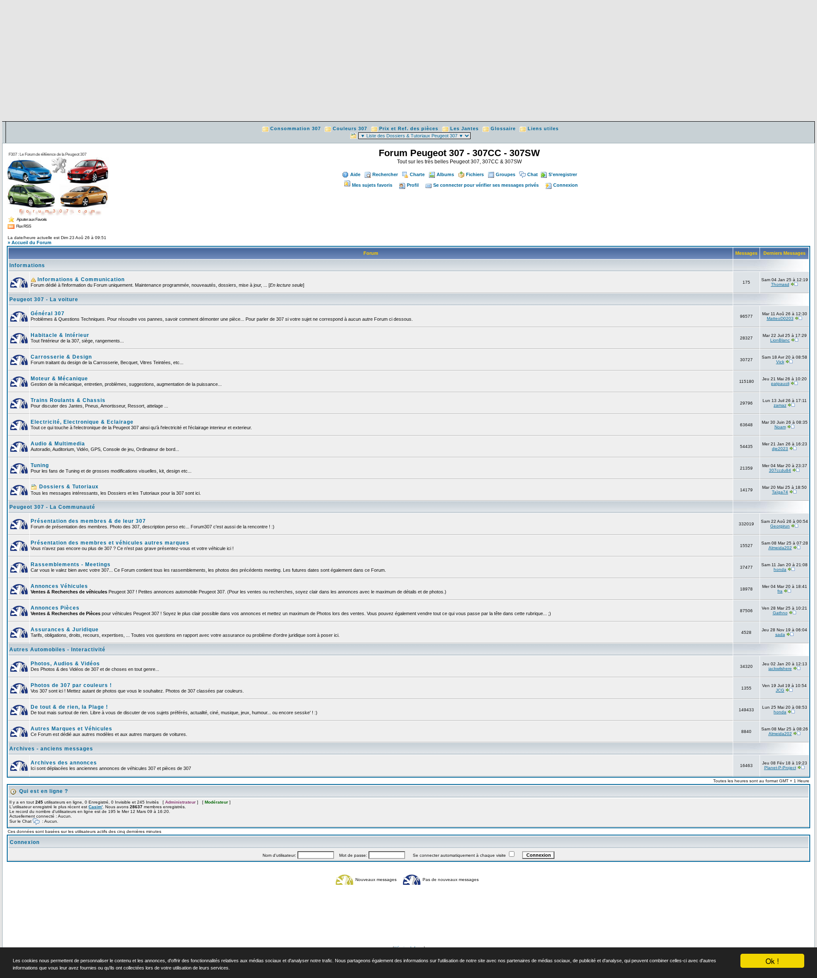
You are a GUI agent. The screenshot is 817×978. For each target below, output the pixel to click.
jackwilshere (780, 668)
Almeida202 (780, 547)
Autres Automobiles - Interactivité (57, 650)
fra (780, 591)
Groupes (505, 174)
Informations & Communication (80, 279)
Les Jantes (464, 128)
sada (780, 634)
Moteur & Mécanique (59, 379)
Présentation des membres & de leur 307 (88, 521)
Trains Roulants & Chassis (68, 400)
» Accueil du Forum (29, 242)
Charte (417, 174)
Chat (532, 174)
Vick (780, 361)
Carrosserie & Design (61, 357)
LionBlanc (780, 340)
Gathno (780, 612)
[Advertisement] (408, 61)
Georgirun (780, 526)
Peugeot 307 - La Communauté (52, 507)
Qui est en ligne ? (43, 791)
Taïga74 (780, 492)
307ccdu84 (780, 470)
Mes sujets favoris (372, 185)
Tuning (40, 465)
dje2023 (780, 448)
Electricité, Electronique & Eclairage (82, 422)
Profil (413, 185)
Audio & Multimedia (58, 444)
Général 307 (48, 313)
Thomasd (780, 284)
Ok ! (772, 960)
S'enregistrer (562, 174)
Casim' (96, 806)
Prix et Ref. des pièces (408, 128)
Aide (355, 174)
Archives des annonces (64, 763)
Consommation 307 (295, 128)
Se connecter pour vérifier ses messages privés (486, 185)
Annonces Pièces (55, 608)
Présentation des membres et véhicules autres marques (110, 543)
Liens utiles (543, 128)
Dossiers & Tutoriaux (68, 487)
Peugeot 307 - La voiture (43, 299)
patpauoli (780, 383)
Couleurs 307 (350, 128)
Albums (445, 174)
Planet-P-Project (780, 767)
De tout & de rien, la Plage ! (69, 707)
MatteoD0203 (780, 318)
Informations (27, 265)
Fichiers (475, 174)
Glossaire (503, 128)
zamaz (780, 405)
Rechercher (385, 174)
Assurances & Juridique (65, 630)
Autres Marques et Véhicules (71, 729)
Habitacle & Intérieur (60, 335)
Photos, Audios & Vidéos (65, 664)
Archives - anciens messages (51, 749)
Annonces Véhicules (59, 586)
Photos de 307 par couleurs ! (71, 685)
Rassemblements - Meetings (71, 564)
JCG (780, 690)
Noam (780, 427)
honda (780, 569)
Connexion (565, 185)
